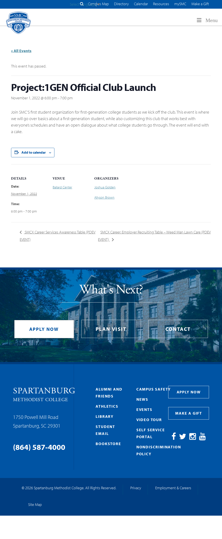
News (142, 399)
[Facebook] (173, 437)
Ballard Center (62, 187)
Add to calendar (33, 152)
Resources (161, 3)
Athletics (107, 406)
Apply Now (44, 329)
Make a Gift (200, 3)
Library (105, 416)
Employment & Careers (173, 487)
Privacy (135, 487)
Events (144, 409)
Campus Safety (153, 389)
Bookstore (108, 443)
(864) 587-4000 (39, 447)
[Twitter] (182, 437)
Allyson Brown (104, 197)
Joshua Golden (105, 187)
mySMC (180, 3)
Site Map (35, 504)
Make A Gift (188, 413)
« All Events (21, 50)
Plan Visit (111, 329)
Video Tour (149, 419)
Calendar (141, 3)
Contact (178, 329)
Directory (121, 3)
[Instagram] (192, 437)
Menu (212, 20)
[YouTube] (202, 437)
